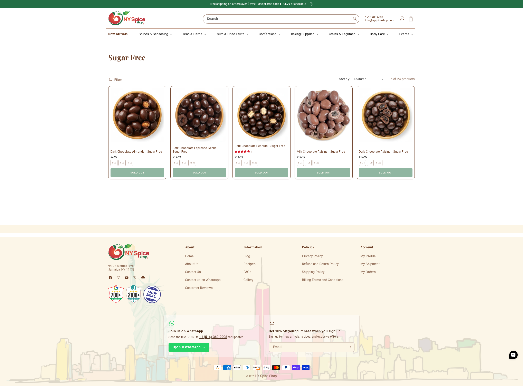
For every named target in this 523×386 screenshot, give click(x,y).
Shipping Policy (313, 272)
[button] (155, 34)
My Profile (368, 256)
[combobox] (281, 18)
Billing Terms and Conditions (322, 280)
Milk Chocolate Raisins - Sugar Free (321, 151)
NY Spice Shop (266, 376)
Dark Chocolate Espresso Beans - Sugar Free (196, 149)
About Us (191, 264)
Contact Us (193, 272)
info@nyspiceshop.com (379, 20)
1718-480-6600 (374, 17)
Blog (247, 256)
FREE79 (285, 4)
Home (189, 256)
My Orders (368, 272)
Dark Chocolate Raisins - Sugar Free (383, 151)
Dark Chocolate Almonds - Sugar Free (136, 151)
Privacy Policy (312, 256)
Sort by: (344, 79)
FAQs (247, 272)
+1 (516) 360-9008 (213, 337)
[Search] (354, 18)
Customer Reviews (199, 288)
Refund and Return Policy (320, 264)
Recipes (250, 264)
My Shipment (370, 264)
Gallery (249, 280)
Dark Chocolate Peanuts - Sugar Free (260, 146)
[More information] (311, 4)
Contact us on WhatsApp (203, 280)
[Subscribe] (349, 347)
